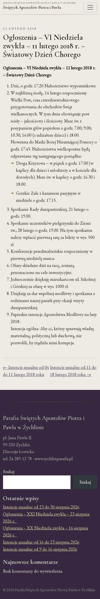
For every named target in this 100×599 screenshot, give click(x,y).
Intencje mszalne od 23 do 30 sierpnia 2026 (41, 507)
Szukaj (8, 471)
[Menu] (90, 7)
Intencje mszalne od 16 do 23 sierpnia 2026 (41, 542)
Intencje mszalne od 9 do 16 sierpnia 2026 (40, 549)
